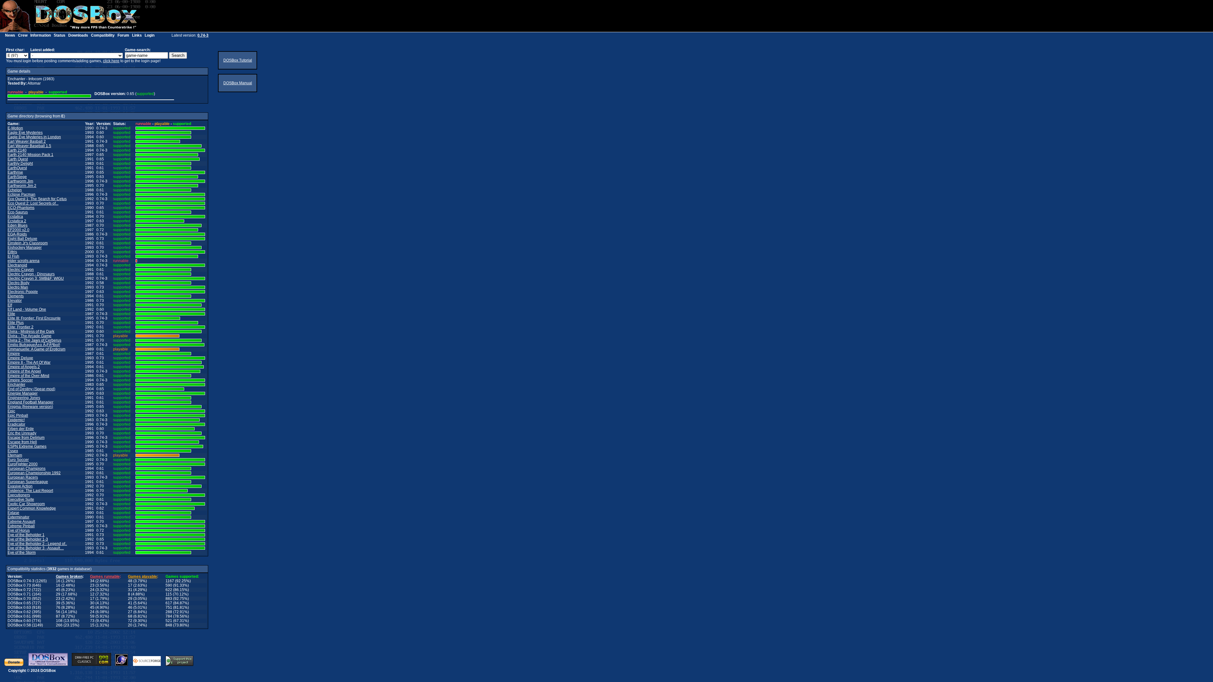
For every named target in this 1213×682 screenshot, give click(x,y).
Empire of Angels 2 (24, 367)
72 (130, 621)
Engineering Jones (24, 398)
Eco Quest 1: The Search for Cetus (37, 199)
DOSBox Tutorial (237, 60)
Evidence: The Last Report (30, 490)
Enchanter (16, 384)
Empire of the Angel (24, 371)
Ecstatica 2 (17, 221)
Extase (13, 513)
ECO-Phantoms (21, 208)
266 (59, 625)
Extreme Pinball (21, 526)
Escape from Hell (22, 442)
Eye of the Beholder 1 (26, 535)
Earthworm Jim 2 (22, 185)
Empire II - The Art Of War (29, 362)
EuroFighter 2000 (23, 464)
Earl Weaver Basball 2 (27, 141)
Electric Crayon (21, 269)
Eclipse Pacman (21, 194)
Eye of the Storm (22, 552)
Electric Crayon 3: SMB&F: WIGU (36, 278)
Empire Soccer (20, 380)
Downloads (78, 35)
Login (149, 35)
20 (130, 625)
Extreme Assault (21, 521)
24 (92, 590)
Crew (22, 35)
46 (130, 607)
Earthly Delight (20, 163)
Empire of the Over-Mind (28, 376)
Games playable (142, 576)
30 (92, 603)
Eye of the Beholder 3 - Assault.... (36, 548)
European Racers (23, 477)
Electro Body (18, 283)
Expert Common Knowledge (32, 508)
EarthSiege (17, 177)
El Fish (13, 256)
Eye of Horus (19, 530)
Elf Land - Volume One (27, 309)
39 (58, 603)
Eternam (15, 455)
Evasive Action (20, 486)
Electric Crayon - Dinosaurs (31, 274)
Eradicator (16, 424)
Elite (11, 314)
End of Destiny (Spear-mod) (31, 389)
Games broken (69, 576)
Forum (123, 35)
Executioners (19, 495)
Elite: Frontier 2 (20, 327)
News (10, 35)
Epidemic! (16, 420)
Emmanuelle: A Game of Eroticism (36, 349)
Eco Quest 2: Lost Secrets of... (33, 203)
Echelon (15, 190)
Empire (14, 353)
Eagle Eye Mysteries (25, 132)
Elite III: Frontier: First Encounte (34, 318)
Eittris (12, 252)
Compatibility (103, 35)
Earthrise (15, 172)
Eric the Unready (22, 433)
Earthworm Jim (20, 181)
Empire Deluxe (20, 358)
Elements (16, 296)
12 (92, 594)
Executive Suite (21, 499)
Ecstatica (15, 216)
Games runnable (105, 576)
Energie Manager (23, 393)
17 (130, 585)
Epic (11, 411)
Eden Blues (17, 225)
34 (92, 581)
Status (59, 35)
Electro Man (18, 287)
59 (92, 616)
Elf (10, 305)
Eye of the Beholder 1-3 (28, 539)
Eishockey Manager (25, 247)
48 (130, 581)
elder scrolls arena (23, 261)
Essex (13, 451)
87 (58, 616)
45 (58, 590)
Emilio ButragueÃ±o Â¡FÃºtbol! (34, 345)
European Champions (26, 468)
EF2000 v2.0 (18, 230)
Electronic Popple (23, 292)
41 (130, 603)
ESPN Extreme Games (27, 446)
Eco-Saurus (18, 212)
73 (92, 621)
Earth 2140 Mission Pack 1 (30, 155)
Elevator (15, 300)
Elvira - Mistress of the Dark (31, 331)
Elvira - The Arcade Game (29, 336)
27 (130, 612)
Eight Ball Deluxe (22, 238)
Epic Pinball (18, 415)
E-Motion (15, 128)
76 (58, 607)
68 (130, 616)
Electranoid (17, 265)
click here (111, 61)
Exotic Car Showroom (26, 504)
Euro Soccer (18, 460)
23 (92, 585)
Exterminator (18, 517)
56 (58, 612)
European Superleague (28, 482)
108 (59, 621)
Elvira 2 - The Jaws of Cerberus (34, 340)
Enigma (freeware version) (30, 406)
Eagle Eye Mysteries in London (34, 137)
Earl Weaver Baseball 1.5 (29, 146)
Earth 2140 (17, 150)
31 (130, 590)
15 (92, 625)
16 (58, 581)
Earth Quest (18, 159)
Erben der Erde (21, 429)
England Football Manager (30, 402)
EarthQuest (17, 168)
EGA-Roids (17, 234)
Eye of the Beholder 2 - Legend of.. (37, 543)
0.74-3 (202, 35)
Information (40, 35)
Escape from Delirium (26, 437)
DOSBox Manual (237, 83)
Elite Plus (16, 322)
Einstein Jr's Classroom (28, 243)
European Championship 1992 (34, 473)
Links (137, 35)
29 (58, 594)
